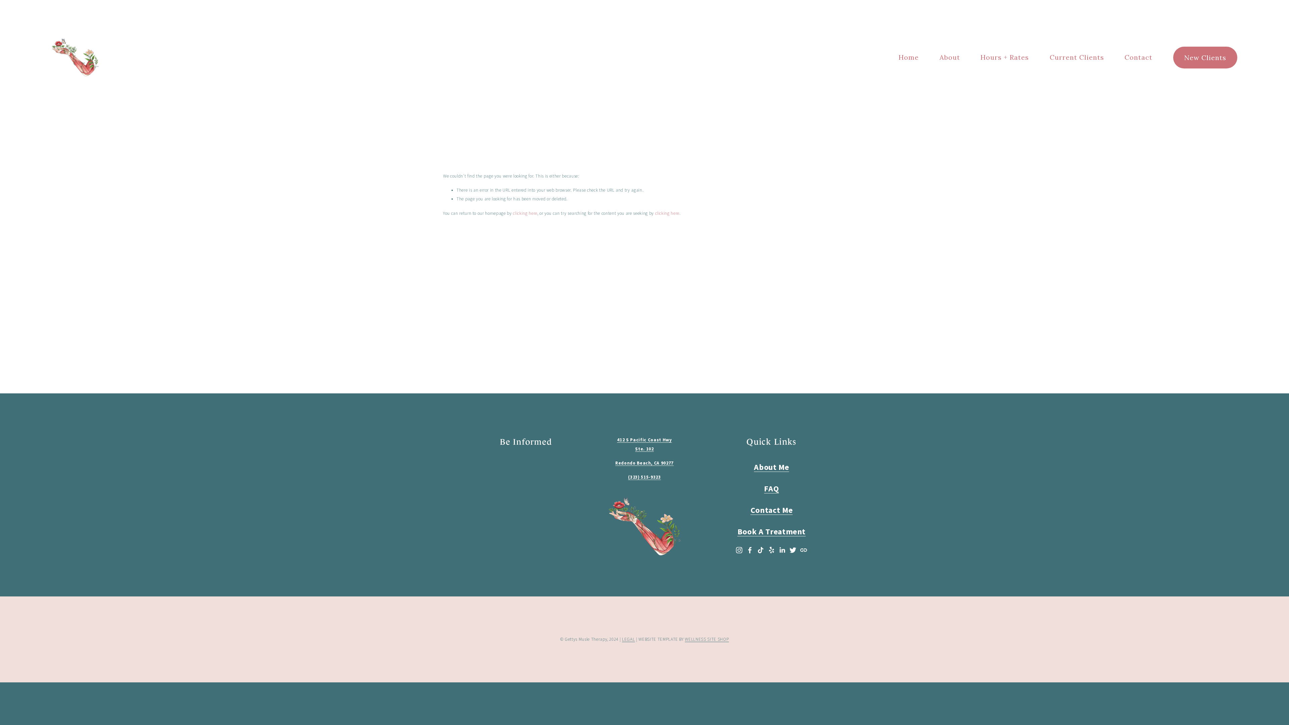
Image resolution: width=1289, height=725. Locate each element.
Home (909, 57)
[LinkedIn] (782, 550)
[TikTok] (760, 550)
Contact (1138, 57)
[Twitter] (793, 550)
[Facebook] (750, 550)
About (950, 57)
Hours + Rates (1005, 57)
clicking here (525, 213)
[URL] (803, 550)
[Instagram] (739, 550)
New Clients (1205, 57)
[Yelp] (771, 550)
